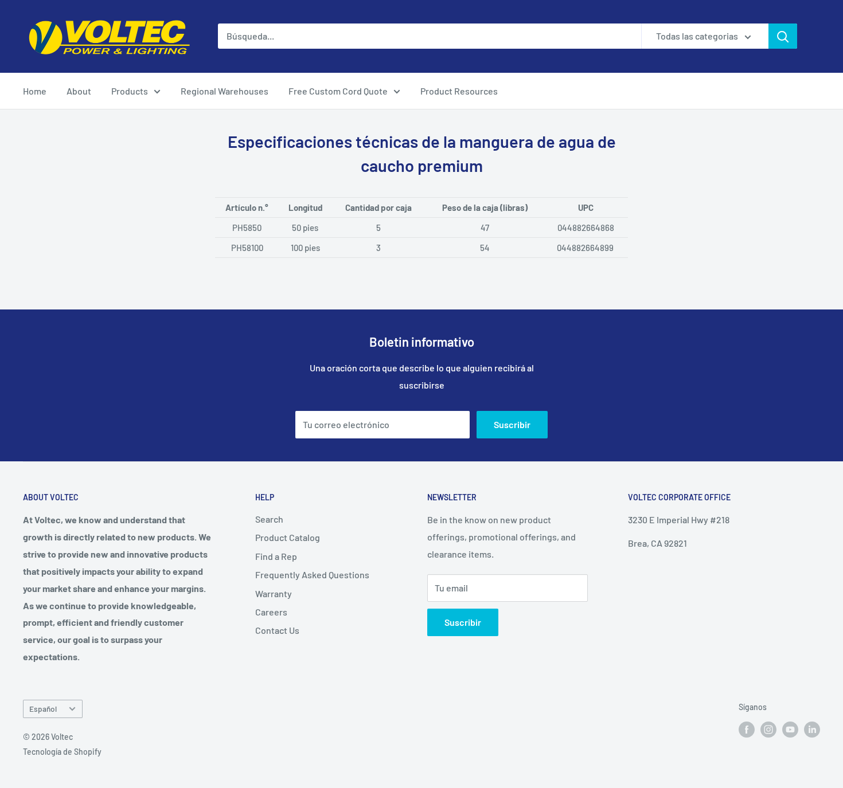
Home (34, 90)
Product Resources (459, 90)
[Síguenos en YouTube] (790, 730)
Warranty (273, 593)
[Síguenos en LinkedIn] (812, 730)
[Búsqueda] (782, 36)
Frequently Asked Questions (312, 574)
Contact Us (277, 630)
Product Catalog (287, 537)
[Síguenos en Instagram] (768, 730)
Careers (271, 611)
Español (43, 708)
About (79, 90)
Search (269, 518)
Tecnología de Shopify (62, 751)
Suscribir (512, 424)
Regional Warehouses (224, 90)
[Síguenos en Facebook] (747, 730)
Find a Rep (276, 556)
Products (129, 90)
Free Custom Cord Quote (338, 90)
